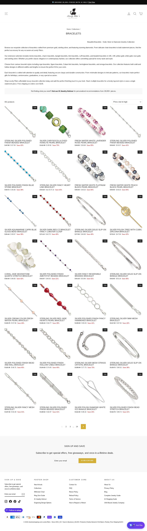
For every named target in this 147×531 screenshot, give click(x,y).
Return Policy (73, 492)
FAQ (70, 488)
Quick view (21, 136)
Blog (105, 492)
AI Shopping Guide (110, 499)
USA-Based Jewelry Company (114, 503)
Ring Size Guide (39, 495)
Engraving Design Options (42, 503)
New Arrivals (38, 484)
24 (77, 427)
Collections (75, 29)
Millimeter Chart (39, 492)
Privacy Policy (109, 488)
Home (69, 29)
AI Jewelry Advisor (40, 499)
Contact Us (73, 484)
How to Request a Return (77, 503)
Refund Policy (73, 495)
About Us (107, 484)
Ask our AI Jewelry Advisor (62, 91)
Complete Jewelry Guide (112, 495)
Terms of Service (75, 499)
